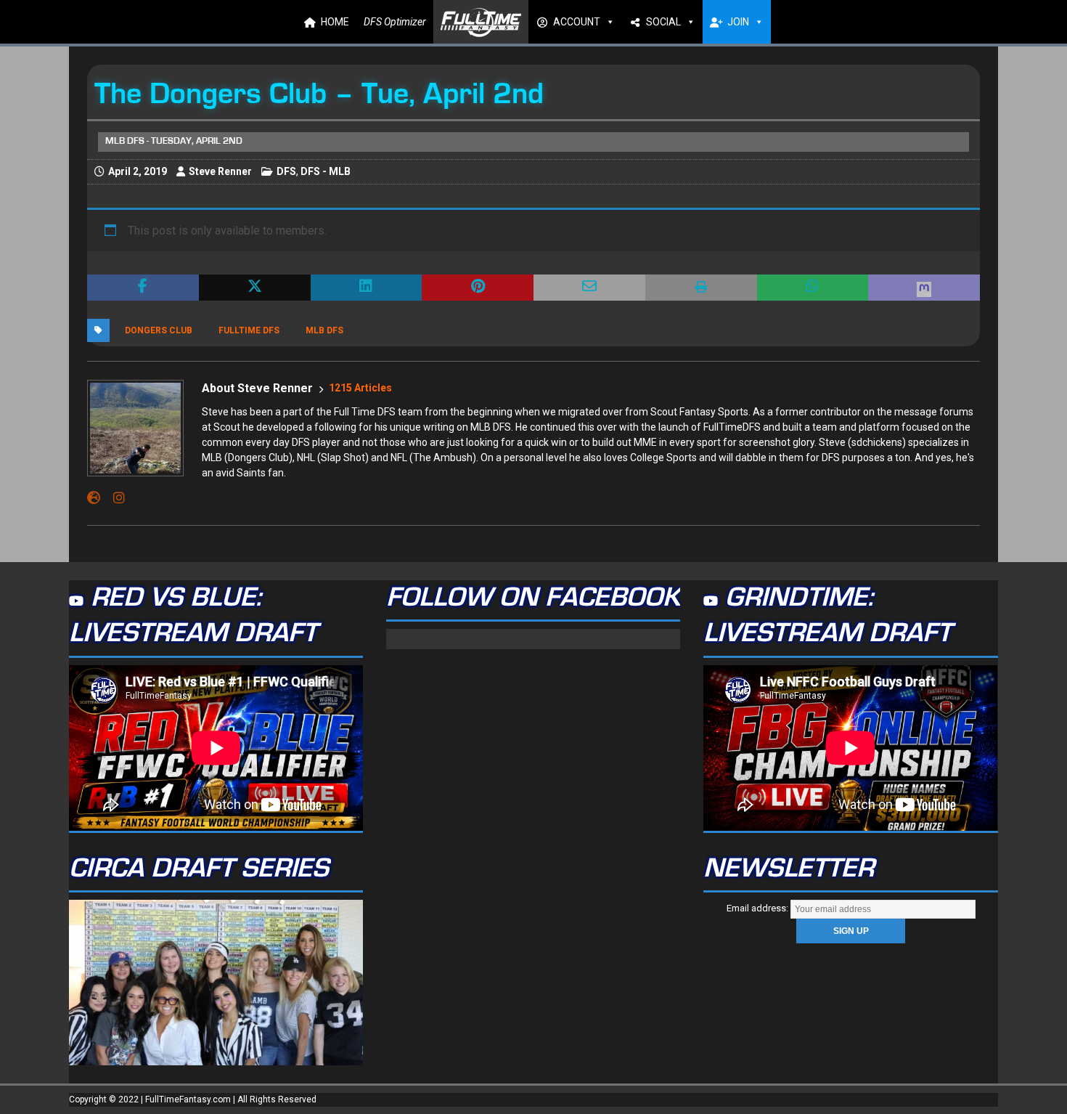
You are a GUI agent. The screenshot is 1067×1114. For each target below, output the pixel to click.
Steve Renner (220, 171)
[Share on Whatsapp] (813, 288)
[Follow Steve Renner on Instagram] (113, 498)
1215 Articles (360, 388)
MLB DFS (324, 330)
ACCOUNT (576, 22)
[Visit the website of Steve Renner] (93, 498)
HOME (335, 22)
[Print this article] (701, 288)
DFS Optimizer (395, 22)
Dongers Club (158, 330)
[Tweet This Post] (255, 288)
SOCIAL (663, 22)
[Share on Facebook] (143, 288)
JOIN (738, 22)
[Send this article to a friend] (589, 288)
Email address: (758, 908)
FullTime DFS (248, 330)
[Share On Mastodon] (924, 288)
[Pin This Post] (478, 288)
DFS (286, 171)
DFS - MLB (326, 171)
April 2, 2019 (137, 171)
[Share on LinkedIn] (366, 288)
